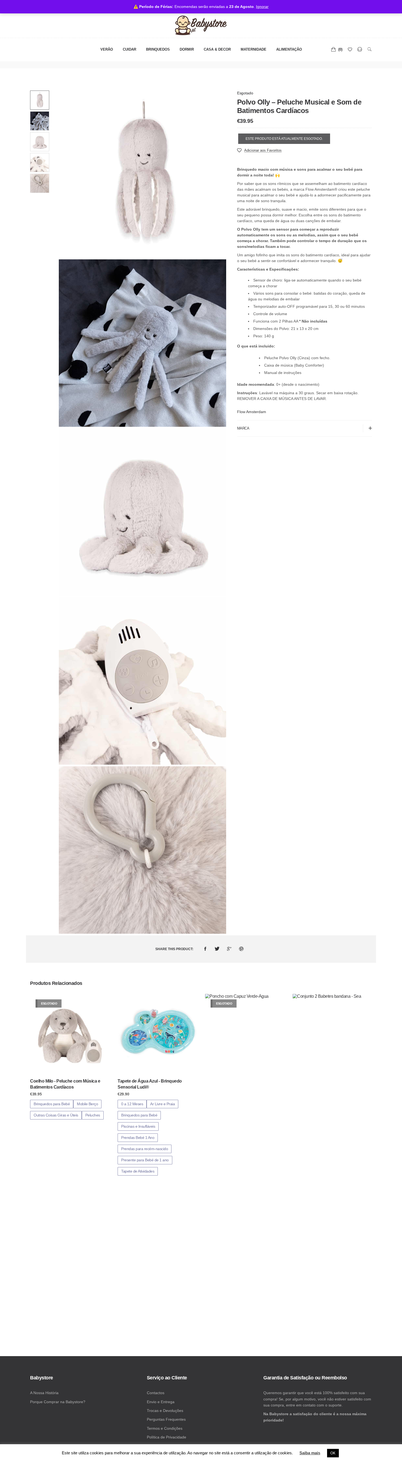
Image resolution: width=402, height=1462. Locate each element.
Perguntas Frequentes (166, 1419)
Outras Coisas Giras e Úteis (56, 1115)
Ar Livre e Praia (162, 1104)
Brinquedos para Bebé (52, 1104)
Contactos (155, 1393)
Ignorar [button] (262, 6)
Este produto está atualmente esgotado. (284, 139)
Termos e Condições (164, 1428)
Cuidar (129, 49)
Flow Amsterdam (251, 412)
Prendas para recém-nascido (144, 1149)
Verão (106, 49)
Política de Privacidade (166, 1437)
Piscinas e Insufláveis (138, 1126)
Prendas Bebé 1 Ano (137, 1137)
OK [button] (333, 1453)
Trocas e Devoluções (165, 1410)
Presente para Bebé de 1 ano (145, 1160)
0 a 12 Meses (132, 1104)
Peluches (92, 1115)
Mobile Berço (87, 1104)
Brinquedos (158, 49)
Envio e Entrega (160, 1402)
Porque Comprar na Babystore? (57, 1402)
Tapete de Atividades (137, 1171)
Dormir (187, 49)
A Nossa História (44, 1393)
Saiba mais (309, 1453)
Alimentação (289, 49)
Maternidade (253, 49)
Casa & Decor (217, 49)
